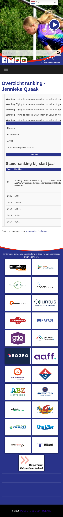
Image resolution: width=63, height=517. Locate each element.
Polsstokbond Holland (35, 511)
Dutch (38, 2)
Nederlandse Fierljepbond (37, 231)
